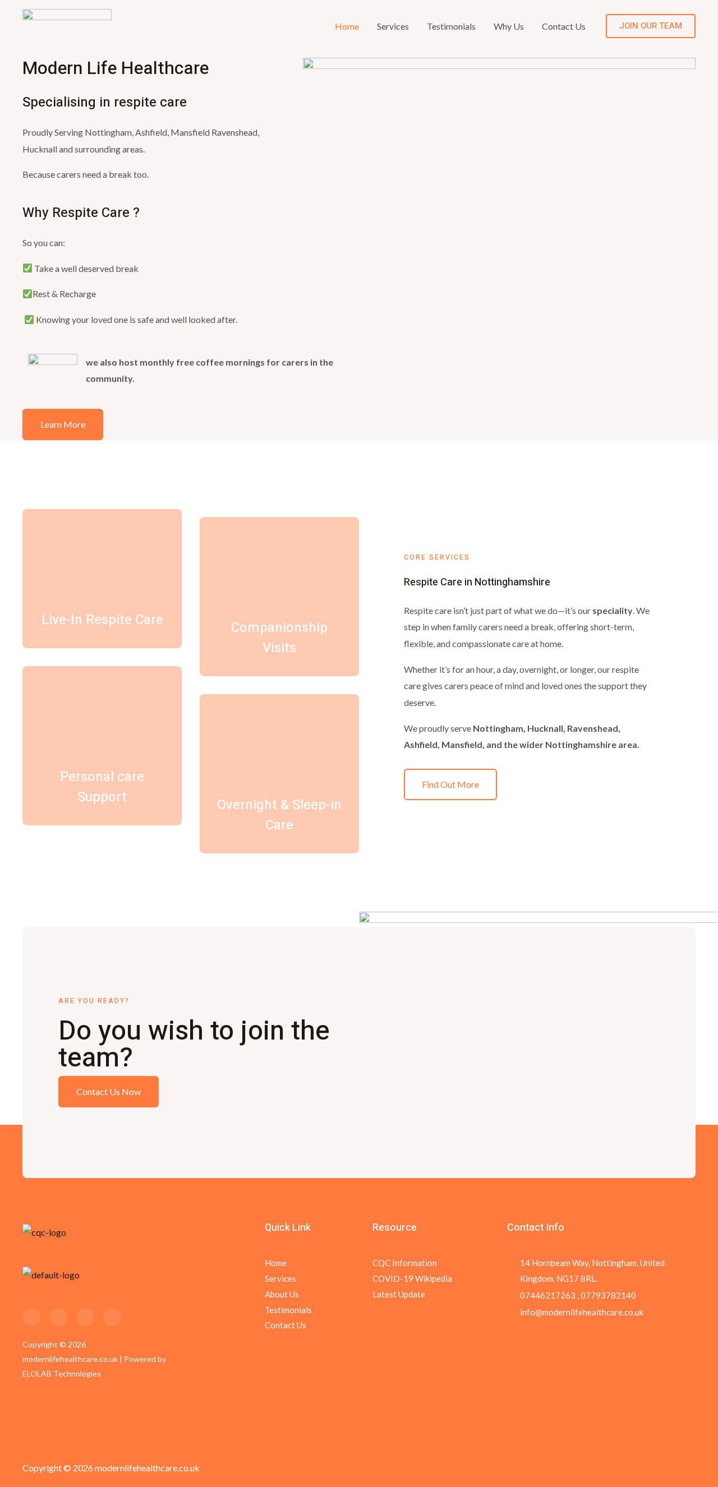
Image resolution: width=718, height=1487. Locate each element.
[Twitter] (58, 1317)
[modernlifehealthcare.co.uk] (67, 25)
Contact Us (564, 26)
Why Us (509, 26)
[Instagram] (85, 1317)
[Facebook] (31, 1317)
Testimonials (451, 26)
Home (347, 26)
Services (393, 26)
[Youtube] (112, 1317)
